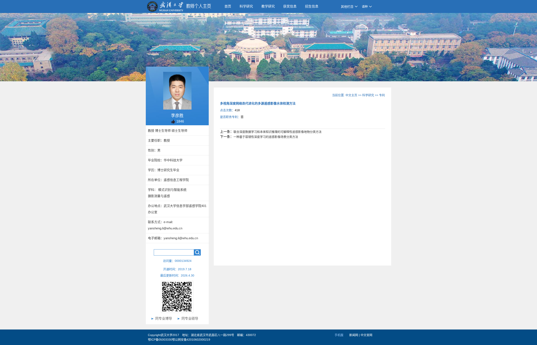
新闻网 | (355, 335)
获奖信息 (290, 6)
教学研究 (268, 6)
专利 (382, 95)
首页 (227, 6)
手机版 (339, 335)
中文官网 (366, 335)
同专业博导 (163, 318)
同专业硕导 (189, 318)
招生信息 (311, 6)
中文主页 (351, 95)
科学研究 (246, 6)
